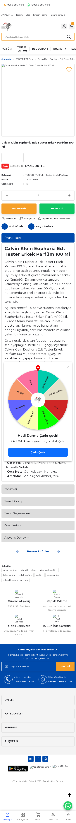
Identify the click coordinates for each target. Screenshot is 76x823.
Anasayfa (8, 819)
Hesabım (53, 819)
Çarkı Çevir (38, 452)
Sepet (38, 819)
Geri (68, 819)
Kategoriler (23, 819)
